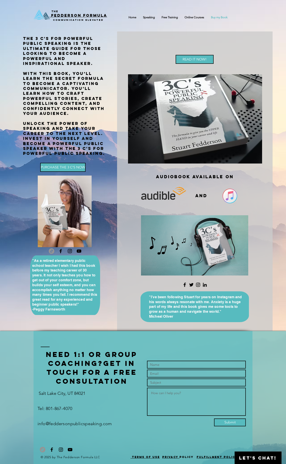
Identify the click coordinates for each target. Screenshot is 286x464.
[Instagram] (198, 285)
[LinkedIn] (205, 285)
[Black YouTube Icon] (79, 251)
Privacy (170, 457)
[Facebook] (184, 285)
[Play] (147, 269)
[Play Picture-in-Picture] (235, 269)
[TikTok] (51, 251)
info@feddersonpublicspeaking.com (75, 423)
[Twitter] (191, 285)
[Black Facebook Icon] (60, 251)
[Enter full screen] (242, 269)
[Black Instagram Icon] (70, 251)
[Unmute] (154, 269)
